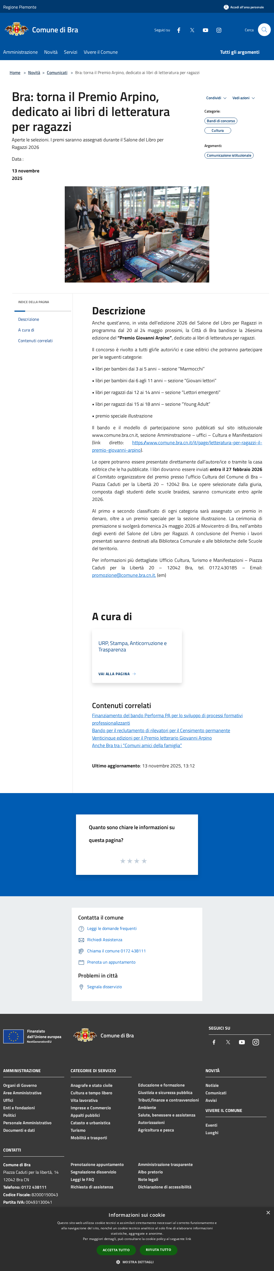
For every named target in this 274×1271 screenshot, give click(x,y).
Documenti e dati (19, 1130)
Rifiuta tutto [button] (158, 1249)
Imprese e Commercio (91, 1107)
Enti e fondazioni (19, 1107)
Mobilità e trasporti (89, 1137)
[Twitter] (190, 29)
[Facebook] (176, 29)
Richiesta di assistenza (92, 1187)
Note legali (148, 1179)
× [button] (268, 1213)
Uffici (8, 1100)
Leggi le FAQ (82, 1179)
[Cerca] (264, 29)
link (188, 1239)
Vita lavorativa (84, 1100)
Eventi (211, 1125)
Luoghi (212, 1132)
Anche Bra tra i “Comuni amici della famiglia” (137, 745)
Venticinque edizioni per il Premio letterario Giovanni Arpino (152, 737)
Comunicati (57, 72)
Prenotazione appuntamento (97, 1164)
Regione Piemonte (19, 7)
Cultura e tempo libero (91, 1093)
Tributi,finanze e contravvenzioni (168, 1100)
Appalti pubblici (85, 1115)
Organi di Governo (20, 1085)
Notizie (212, 1085)
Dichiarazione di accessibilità (164, 1187)
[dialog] (137, 1239)
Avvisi (211, 1100)
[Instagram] (216, 29)
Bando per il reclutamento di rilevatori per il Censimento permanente (161, 730)
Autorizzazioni (151, 1122)
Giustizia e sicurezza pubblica (165, 1092)
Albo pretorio (150, 1172)
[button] (137, 1262)
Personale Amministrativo (27, 1122)
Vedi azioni (241, 98)
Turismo (78, 1130)
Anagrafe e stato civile (91, 1085)
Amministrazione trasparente (165, 1164)
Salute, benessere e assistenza (166, 1115)
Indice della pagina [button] (33, 301)
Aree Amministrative (22, 1093)
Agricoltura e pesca (156, 1130)
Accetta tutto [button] (116, 1250)
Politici (9, 1115)
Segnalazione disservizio (93, 1172)
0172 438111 (34, 1187)
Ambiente (147, 1107)
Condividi (214, 98)
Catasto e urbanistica (90, 1122)
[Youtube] (203, 29)
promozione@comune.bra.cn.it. (124, 575)
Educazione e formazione (161, 1085)
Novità (34, 72)
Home (15, 72)
